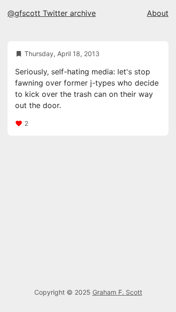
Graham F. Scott (117, 292)
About (157, 13)
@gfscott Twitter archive (52, 13)
